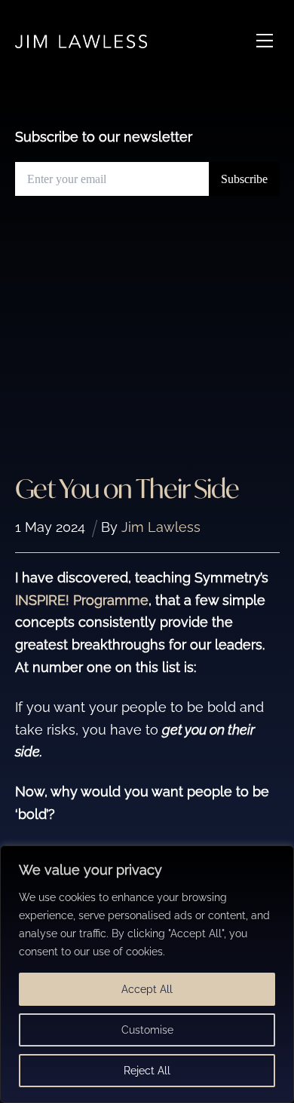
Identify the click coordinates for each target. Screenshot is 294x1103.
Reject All (147, 1071)
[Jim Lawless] (81, 41)
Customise (147, 1030)
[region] (147, 974)
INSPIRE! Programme (82, 600)
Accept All (147, 989)
